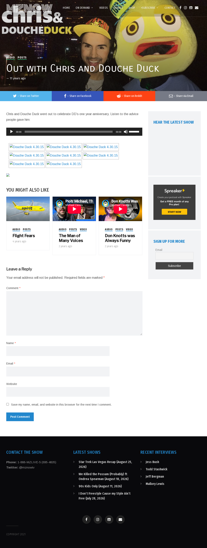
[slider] (134, 131)
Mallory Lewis (155, 484)
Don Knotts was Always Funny (120, 238)
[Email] (197, 7)
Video (83, 229)
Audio (10, 57)
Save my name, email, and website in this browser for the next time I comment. (61, 404)
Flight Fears (24, 235)
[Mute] (126, 132)
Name (11, 343)
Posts (22, 57)
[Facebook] (180, 7)
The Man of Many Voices (71, 238)
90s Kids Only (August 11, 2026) (100, 486)
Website (11, 384)
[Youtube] (191, 7)
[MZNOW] (29, 8)
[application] (74, 132)
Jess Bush (152, 462)
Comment (13, 288)
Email (10, 363)
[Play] (12, 132)
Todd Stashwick (156, 469)
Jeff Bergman (155, 476)
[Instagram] (185, 7)
